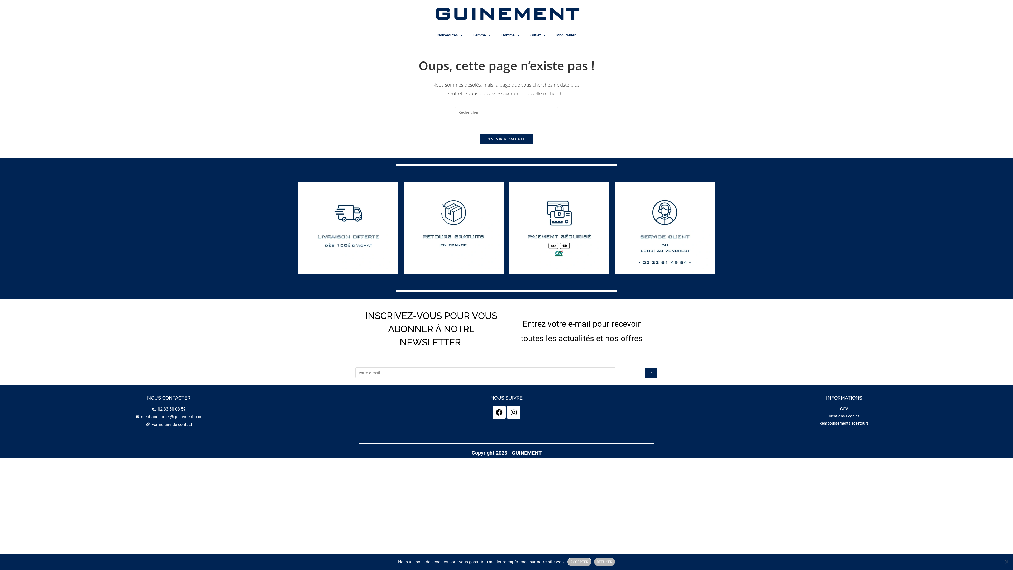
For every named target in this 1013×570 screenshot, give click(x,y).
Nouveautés (447, 35)
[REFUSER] (1006, 561)
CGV (844, 409)
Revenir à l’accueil (506, 138)
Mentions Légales (844, 416)
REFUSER (605, 562)
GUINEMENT (506, 13)
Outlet (535, 35)
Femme (479, 35)
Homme (508, 35)
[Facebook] (499, 412)
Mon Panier (566, 35)
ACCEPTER (579, 562)
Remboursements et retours (844, 423)
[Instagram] (513, 412)
